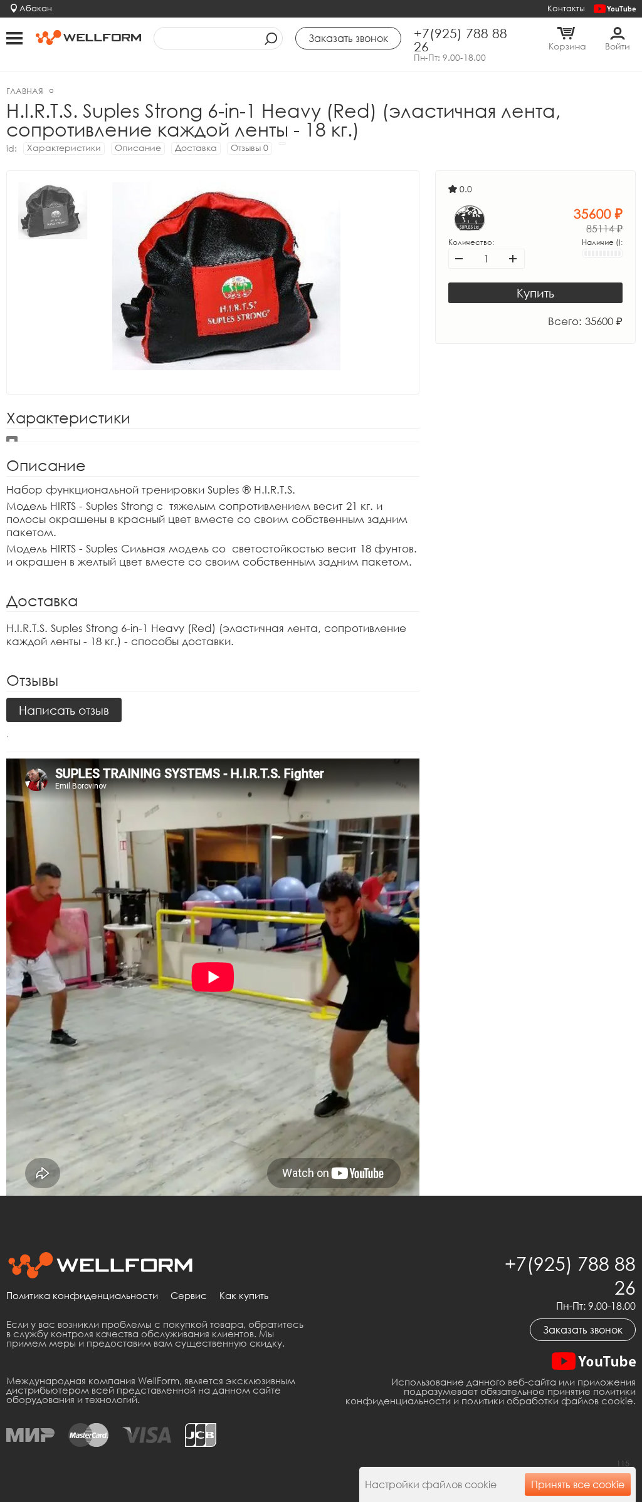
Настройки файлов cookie (431, 1484)
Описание (138, 147)
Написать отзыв (64, 710)
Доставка (196, 147)
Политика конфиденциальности (82, 1296)
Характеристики (64, 147)
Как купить (243, 1296)
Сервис (189, 1296)
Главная (24, 90)
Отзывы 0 (249, 147)
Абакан (35, 8)
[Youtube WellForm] (615, 9)
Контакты (566, 8)
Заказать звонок (583, 1329)
